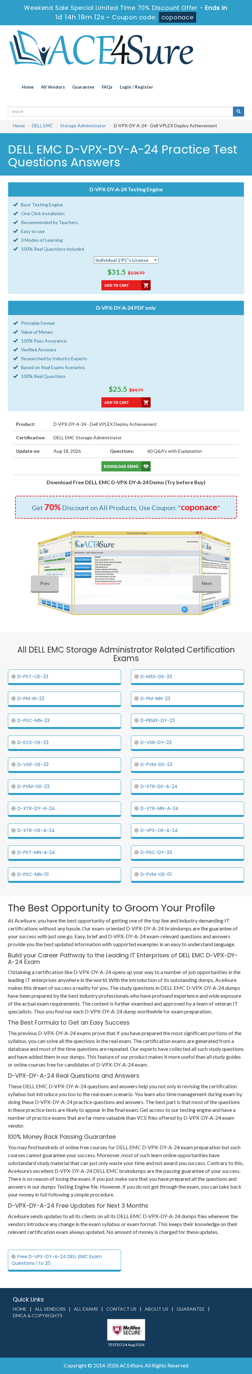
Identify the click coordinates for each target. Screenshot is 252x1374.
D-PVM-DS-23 (156, 764)
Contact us (121, 1309)
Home (28, 87)
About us (156, 1309)
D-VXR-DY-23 (156, 742)
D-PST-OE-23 (32, 676)
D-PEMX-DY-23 (157, 720)
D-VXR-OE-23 (33, 764)
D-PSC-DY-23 (156, 852)
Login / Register (136, 87)
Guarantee (83, 87)
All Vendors (53, 87)
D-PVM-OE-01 (156, 874)
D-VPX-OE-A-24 (159, 830)
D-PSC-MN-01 (33, 874)
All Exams (86, 1309)
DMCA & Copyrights (37, 1315)
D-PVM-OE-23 (33, 786)
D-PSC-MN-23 (33, 720)
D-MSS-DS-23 (156, 676)
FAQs (107, 87)
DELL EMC (42, 125)
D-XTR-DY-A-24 (36, 808)
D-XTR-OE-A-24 (36, 830)
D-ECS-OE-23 (33, 742)
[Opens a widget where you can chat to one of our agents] (207, 1336)
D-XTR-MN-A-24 (159, 808)
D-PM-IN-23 (30, 698)
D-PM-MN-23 (155, 698)
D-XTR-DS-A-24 (159, 786)
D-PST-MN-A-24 (36, 852)
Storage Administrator (83, 125)
